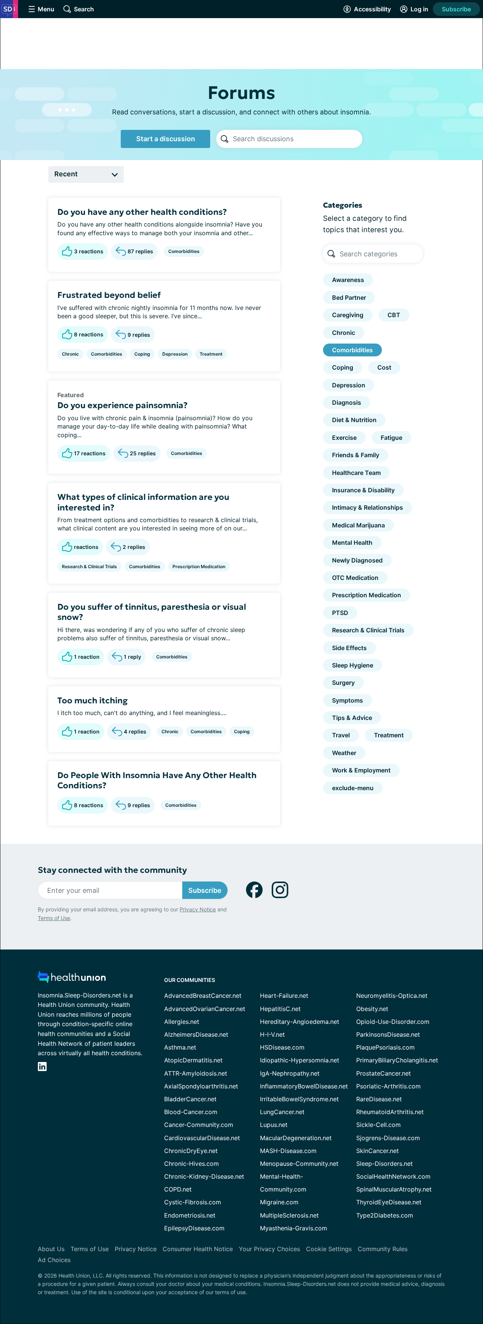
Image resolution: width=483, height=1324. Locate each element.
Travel (341, 735)
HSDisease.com (282, 1047)
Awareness (348, 280)
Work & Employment (361, 770)
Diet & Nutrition (354, 420)
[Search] (224, 139)
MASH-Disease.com (288, 1150)
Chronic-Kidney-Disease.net (204, 1176)
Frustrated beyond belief (109, 295)
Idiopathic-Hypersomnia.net (299, 1060)
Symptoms (347, 700)
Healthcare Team (356, 472)
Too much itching (92, 700)
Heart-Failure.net (284, 995)
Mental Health (352, 542)
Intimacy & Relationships (367, 507)
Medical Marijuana (358, 525)
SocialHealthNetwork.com (393, 1176)
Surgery (343, 682)
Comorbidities (184, 251)
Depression (175, 354)
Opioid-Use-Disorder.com (392, 1021)
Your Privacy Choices (269, 1249)
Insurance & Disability (363, 490)
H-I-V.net (272, 1034)
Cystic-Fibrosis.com (192, 1202)
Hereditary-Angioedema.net (299, 1021)
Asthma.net (180, 1047)
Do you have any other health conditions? (142, 212)
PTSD (340, 613)
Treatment (211, 354)
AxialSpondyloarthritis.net (201, 1086)
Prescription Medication (198, 566)
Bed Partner (349, 297)
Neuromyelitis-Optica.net (392, 995)
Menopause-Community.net (299, 1163)
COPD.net (178, 1189)
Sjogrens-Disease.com (388, 1138)
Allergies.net (181, 1021)
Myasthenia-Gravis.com (293, 1228)
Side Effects (349, 648)
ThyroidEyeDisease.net (388, 1202)
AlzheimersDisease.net (196, 1034)
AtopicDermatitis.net (193, 1060)
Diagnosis (346, 402)
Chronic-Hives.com (191, 1163)
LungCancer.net (282, 1112)
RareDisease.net (379, 1099)
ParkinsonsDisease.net (388, 1034)
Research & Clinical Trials (89, 566)
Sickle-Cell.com (378, 1124)
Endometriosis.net (189, 1215)
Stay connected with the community (112, 870)
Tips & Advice (352, 717)
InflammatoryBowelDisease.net (304, 1086)
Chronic (70, 354)
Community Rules (383, 1249)
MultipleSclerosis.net (289, 1215)
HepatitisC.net (280, 1009)
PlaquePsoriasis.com (385, 1047)
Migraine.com (279, 1202)
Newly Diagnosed (357, 560)
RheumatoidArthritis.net (390, 1112)
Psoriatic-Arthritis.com (388, 1086)
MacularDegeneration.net (296, 1138)
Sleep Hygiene (352, 665)
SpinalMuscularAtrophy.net (394, 1189)
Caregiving (347, 315)
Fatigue (391, 437)
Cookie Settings (329, 1249)
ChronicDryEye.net (191, 1150)
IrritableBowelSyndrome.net (299, 1099)
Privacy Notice (198, 909)
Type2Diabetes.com (384, 1215)
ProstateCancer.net (383, 1073)
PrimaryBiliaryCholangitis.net (397, 1060)
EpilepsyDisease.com (194, 1228)
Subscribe (456, 9)
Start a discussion (165, 139)
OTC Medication (355, 577)
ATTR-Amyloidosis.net (195, 1073)
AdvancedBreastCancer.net (203, 995)
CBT (394, 315)
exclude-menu (353, 788)
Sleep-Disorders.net (384, 1163)
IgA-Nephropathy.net (290, 1073)
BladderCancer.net (190, 1099)
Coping (142, 354)
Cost (384, 367)
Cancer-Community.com (198, 1124)
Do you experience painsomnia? (122, 405)
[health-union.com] (72, 979)
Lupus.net (274, 1124)
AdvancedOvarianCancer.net (204, 1009)
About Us (51, 1249)
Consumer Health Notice (198, 1249)
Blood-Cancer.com (190, 1112)
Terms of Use (54, 918)
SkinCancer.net (377, 1150)
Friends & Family (355, 455)
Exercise (344, 437)
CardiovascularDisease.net (202, 1138)
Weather (344, 753)
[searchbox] (297, 139)
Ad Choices (54, 1260)
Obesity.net (372, 1009)
